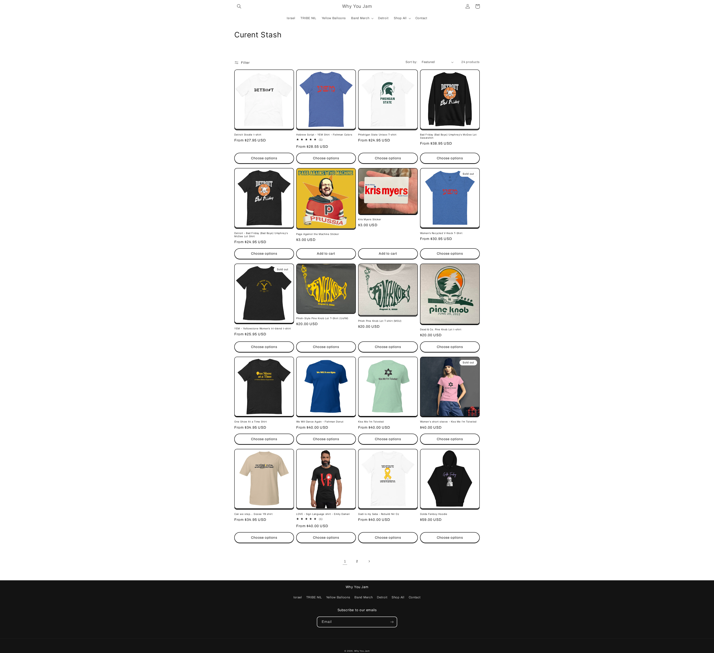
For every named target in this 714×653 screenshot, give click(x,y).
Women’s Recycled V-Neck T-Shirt (441, 233)
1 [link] (345, 561)
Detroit (382, 597)
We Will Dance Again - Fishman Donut (320, 421)
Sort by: (411, 62)
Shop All (398, 597)
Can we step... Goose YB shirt (253, 513)
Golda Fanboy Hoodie (433, 513)
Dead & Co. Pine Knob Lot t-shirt (440, 329)
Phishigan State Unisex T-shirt (377, 134)
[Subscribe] (392, 622)
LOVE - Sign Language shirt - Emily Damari (323, 513)
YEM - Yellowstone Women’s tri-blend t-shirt (262, 328)
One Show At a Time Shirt (250, 421)
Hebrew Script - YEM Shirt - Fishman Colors (324, 134)
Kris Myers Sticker (369, 219)
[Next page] (369, 561)
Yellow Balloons (338, 597)
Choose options (264, 158)
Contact (415, 597)
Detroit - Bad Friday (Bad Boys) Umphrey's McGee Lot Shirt (261, 235)
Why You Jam (362, 651)
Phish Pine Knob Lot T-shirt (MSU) (380, 320)
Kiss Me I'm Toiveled (371, 421)
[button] (239, 6)
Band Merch (363, 597)
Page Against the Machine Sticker (317, 234)
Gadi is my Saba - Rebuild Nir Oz (378, 513)
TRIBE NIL (314, 597)
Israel (297, 597)
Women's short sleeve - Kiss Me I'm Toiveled (448, 421)
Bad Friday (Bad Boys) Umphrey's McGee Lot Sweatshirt (448, 136)
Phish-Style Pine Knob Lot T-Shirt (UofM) (322, 318)
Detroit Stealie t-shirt (247, 134)
